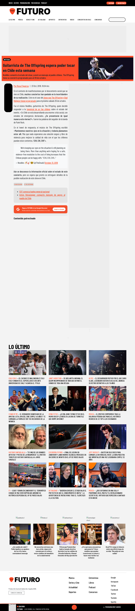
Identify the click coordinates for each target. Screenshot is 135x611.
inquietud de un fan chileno (38, 109)
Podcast (92, 587)
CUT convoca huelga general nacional (34, 191)
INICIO (11, 3)
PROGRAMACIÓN (25, 3)
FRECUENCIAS (35, 3)
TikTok (113, 585)
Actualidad (41, 20)
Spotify (113, 602)
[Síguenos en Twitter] (115, 10)
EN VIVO (16, 3)
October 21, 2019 (51, 162)
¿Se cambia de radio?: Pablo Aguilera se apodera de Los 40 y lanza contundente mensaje (20, 550)
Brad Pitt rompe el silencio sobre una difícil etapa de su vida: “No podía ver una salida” (115, 550)
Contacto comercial (16, 593)
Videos (72, 20)
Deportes (52, 20)
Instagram (114, 581)
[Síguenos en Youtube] (119, 10)
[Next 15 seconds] (79, 607)
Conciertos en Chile (84, 20)
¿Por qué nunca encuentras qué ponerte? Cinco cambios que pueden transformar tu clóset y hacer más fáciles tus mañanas (91, 552)
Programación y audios (113, 607)
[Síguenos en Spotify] (122, 10)
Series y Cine (30, 20)
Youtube (113, 598)
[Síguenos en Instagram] (105, 10)
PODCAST (44, 3)
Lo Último (12, 20)
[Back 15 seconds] (69, 607)
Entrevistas (62, 20)
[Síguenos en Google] (102, 10)
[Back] (64, 607)
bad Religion (18, 184)
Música (20, 20)
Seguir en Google (59, 209)
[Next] (84, 607)
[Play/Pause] (74, 607)
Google (113, 577)
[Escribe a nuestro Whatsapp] (125, 10)
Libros (91, 582)
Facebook (114, 590)
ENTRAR (111, 3)
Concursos (98, 20)
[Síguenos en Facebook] (112, 10)
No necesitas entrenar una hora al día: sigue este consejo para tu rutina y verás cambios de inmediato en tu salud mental (43, 551)
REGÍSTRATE (121, 3)
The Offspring (29, 184)
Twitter (113, 594)
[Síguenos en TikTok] (108, 10)
